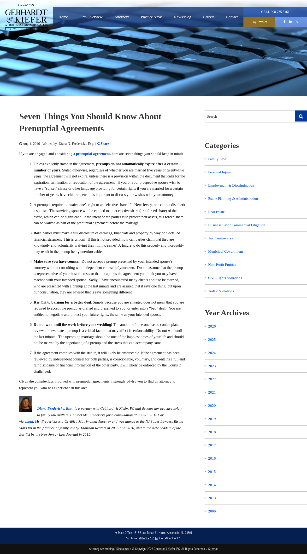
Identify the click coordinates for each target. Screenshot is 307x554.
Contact (232, 17)
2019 (212, 419)
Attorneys (121, 17)
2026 (212, 326)
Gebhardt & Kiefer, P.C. (167, 549)
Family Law (217, 159)
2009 (212, 511)
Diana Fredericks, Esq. (55, 408)
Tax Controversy (220, 238)
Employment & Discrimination (231, 185)
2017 (212, 445)
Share (104, 144)
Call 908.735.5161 (275, 12)
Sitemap (213, 549)
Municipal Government (225, 251)
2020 (212, 406)
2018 (212, 432)
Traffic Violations (221, 291)
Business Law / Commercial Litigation (236, 225)
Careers (208, 17)
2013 (212, 498)
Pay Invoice (259, 22)
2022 (212, 379)
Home (63, 17)
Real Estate (216, 212)
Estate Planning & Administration (233, 199)
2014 (212, 485)
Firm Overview (91, 17)
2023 (212, 366)
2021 (212, 392)
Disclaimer (122, 549)
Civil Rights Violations (225, 278)
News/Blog (182, 17)
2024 (212, 353)
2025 (212, 339)
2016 (212, 458)
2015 (212, 472)
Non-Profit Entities (222, 265)
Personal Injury (219, 172)
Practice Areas (151, 17)
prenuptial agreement (93, 154)
